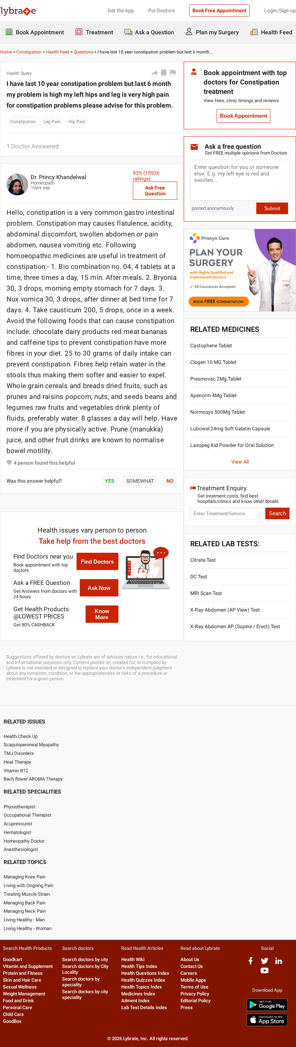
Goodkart (12, 959)
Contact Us (191, 966)
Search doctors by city (85, 959)
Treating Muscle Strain (27, 894)
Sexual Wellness (20, 987)
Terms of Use (194, 987)
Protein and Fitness (23, 973)
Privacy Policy (194, 993)
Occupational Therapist (27, 815)
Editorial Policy (195, 1000)
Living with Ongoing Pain (28, 885)
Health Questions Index (145, 973)
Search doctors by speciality (81, 981)
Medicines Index (138, 993)
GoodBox (12, 1021)
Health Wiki (132, 959)
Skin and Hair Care (22, 980)
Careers (188, 973)
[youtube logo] (264, 973)
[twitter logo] (264, 963)
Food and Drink (18, 1000)
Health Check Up (21, 736)
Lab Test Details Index (144, 1007)
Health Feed (57, 52)
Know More (102, 614)
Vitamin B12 (16, 770)
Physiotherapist (19, 806)
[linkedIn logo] (278, 963)
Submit (272, 208)
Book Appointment (243, 116)
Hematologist (17, 832)
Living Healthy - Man (24, 919)
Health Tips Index (139, 966)
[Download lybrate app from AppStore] (267, 1025)
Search (277, 513)
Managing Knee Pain (24, 876)
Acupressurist (18, 823)
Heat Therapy (17, 762)
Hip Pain (77, 121)
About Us (189, 959)
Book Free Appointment (219, 10)
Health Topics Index (141, 987)
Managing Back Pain (24, 902)
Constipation (29, 52)
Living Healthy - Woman (28, 928)
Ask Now (99, 588)
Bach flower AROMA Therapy (33, 779)
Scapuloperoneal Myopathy (31, 744)
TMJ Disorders (19, 753)
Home (6, 52)
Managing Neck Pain (25, 911)
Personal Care (17, 1007)
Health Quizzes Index (143, 980)
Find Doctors (97, 562)
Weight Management (24, 993)
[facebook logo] (250, 963)
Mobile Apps (193, 980)
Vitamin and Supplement (28, 966)
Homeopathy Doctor (24, 841)
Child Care (13, 1014)
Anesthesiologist (21, 849)
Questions (83, 52)
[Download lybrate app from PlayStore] (267, 1009)
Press (186, 1007)
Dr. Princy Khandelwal (58, 177)
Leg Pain (52, 121)
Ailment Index (135, 1000)
